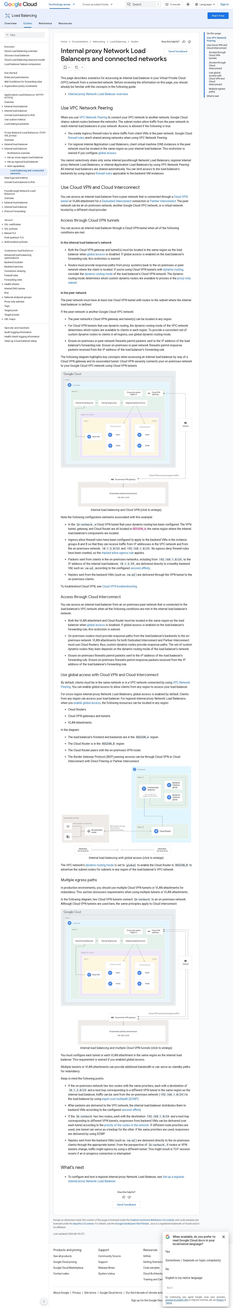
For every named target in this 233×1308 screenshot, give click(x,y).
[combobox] (143, 4)
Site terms (90, 1292)
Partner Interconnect (163, 201)
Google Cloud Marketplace (68, 1267)
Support (103, 1261)
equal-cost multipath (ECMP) (120, 1099)
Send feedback (178, 51)
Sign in (224, 4)
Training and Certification (157, 1279)
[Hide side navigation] (44, 1301)
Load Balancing (24, 15)
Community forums (109, 1256)
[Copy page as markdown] (76, 67)
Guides (27, 23)
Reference (45, 23)
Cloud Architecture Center (158, 1273)
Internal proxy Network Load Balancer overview (98, 94)
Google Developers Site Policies (132, 1223)
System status (106, 1273)
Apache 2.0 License (83, 1223)
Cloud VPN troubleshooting (119, 586)
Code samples (151, 1267)
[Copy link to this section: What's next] (87, 1167)
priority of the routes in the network (126, 1125)
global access (107, 153)
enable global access (87, 703)
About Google (61, 1292)
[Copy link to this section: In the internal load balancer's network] (115, 243)
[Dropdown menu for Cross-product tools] (112, 4)
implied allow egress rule (118, 553)
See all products (62, 1256)
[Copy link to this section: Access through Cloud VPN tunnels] (123, 220)
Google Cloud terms (111, 1292)
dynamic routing (173, 269)
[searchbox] (24, 35)
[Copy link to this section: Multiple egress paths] (100, 880)
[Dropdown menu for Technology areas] (74, 4)
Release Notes (106, 1267)
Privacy (76, 1292)
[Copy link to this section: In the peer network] (90, 293)
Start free (218, 15)
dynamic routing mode (99, 274)
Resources (65, 23)
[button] (24, 86)
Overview (10, 23)
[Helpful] (184, 41)
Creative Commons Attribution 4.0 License (152, 1220)
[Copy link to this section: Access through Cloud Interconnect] (124, 597)
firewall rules (76, 137)
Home (64, 41)
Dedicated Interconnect (116, 201)
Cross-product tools (95, 4)
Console (175, 4)
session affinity (140, 568)
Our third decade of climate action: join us (149, 1292)
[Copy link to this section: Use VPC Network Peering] (116, 108)
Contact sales (61, 1273)
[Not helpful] (189, 41)
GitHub (147, 1256)
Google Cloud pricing (65, 1261)
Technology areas (59, 4)
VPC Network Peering (93, 117)
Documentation (80, 41)
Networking (99, 41)
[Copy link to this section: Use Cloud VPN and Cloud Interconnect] (143, 188)
